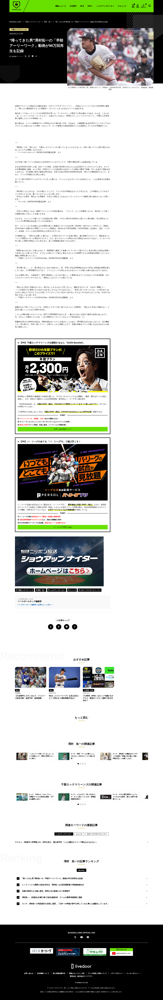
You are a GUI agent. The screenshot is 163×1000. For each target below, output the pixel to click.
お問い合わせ (28, 973)
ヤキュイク (122, 6)
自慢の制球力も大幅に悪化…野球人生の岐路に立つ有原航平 (46, 891)
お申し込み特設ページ (63, 429)
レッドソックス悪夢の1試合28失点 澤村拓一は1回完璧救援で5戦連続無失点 (53, 885)
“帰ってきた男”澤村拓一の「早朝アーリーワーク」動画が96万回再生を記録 (52, 878)
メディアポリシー (117, 973)
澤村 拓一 (41, 590)
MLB (82, 6)
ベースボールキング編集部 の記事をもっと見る (34, 605)
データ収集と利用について (97, 973)
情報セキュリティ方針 (77, 973)
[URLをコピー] (36, 56)
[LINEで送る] (32, 56)
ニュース (72, 590)
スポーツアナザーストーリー (90, 590)
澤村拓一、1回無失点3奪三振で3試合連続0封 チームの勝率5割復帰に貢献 (52, 897)
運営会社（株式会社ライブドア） (81, 976)
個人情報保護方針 (59, 973)
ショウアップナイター (105, 6)
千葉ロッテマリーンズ (25, 590)
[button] (78, 763)
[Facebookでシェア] (29, 56)
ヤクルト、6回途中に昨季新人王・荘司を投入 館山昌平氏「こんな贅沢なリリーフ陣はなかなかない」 (56, 842)
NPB (89, 6)
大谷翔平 (73, 6)
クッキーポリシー (133, 973)
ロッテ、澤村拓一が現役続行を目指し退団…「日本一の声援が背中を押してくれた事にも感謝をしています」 (65, 904)
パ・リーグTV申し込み (63, 527)
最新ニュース (60, 6)
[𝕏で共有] (25, 56)
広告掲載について (43, 973)
